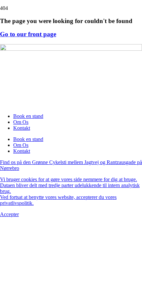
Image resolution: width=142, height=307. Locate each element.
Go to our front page (28, 34)
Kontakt (21, 128)
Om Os (20, 122)
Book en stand (28, 116)
